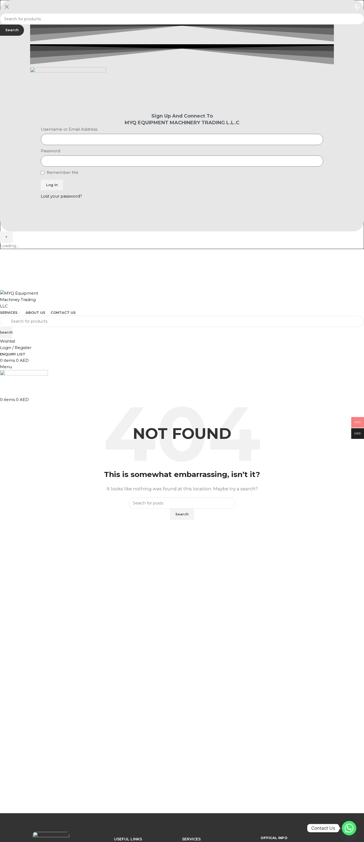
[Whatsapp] (349, 828)
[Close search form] (6, 6)
